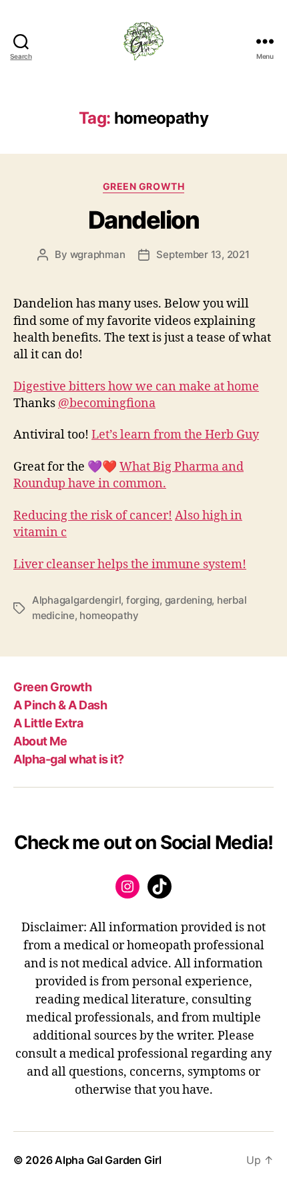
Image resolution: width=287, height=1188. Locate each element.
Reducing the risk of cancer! (92, 515)
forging (143, 600)
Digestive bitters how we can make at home (136, 386)
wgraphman (97, 254)
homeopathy (108, 615)
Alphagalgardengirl (76, 600)
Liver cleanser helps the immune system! (129, 564)
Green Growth (143, 186)
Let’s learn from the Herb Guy (175, 435)
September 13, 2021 (202, 254)
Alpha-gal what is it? (68, 759)
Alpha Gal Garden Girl (108, 1160)
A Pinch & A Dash (60, 705)
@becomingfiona (107, 403)
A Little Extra (48, 723)
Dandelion (144, 220)
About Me (40, 741)
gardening (188, 600)
